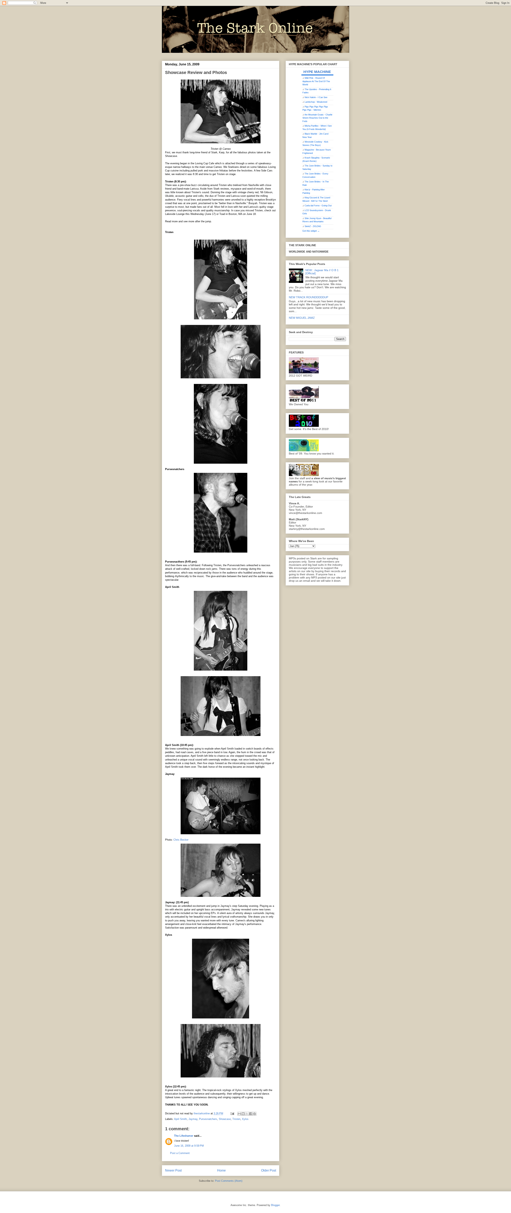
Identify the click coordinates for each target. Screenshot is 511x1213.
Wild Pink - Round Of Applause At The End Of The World (316, 81)
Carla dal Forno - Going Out (318, 205)
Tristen (236, 1119)
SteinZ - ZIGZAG (313, 226)
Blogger (275, 1205)
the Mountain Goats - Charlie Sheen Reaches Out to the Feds (317, 117)
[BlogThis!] (243, 1114)
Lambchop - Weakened (316, 102)
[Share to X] (247, 1114)
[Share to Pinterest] (254, 1114)
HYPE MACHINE (317, 72)
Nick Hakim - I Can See (316, 97)
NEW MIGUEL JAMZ (302, 317)
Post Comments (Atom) (228, 1180)
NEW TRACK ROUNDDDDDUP (308, 297)
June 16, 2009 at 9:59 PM (189, 1145)
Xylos (245, 1119)
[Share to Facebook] (251, 1114)
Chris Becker (180, 839)
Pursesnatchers (208, 1119)
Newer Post (173, 1170)
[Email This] (239, 1114)
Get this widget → (311, 231)
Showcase (225, 1119)
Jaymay (192, 1119)
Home (221, 1170)
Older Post (268, 1170)
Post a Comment (180, 1153)
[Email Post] (232, 1113)
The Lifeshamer (183, 1135)
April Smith (180, 1119)
